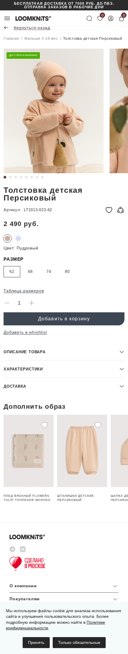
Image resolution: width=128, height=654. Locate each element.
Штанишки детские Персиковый (75, 498)
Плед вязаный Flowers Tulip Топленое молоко (27, 498)
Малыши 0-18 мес (41, 38)
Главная (11, 38)
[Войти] (111, 18)
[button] (64, 351)
